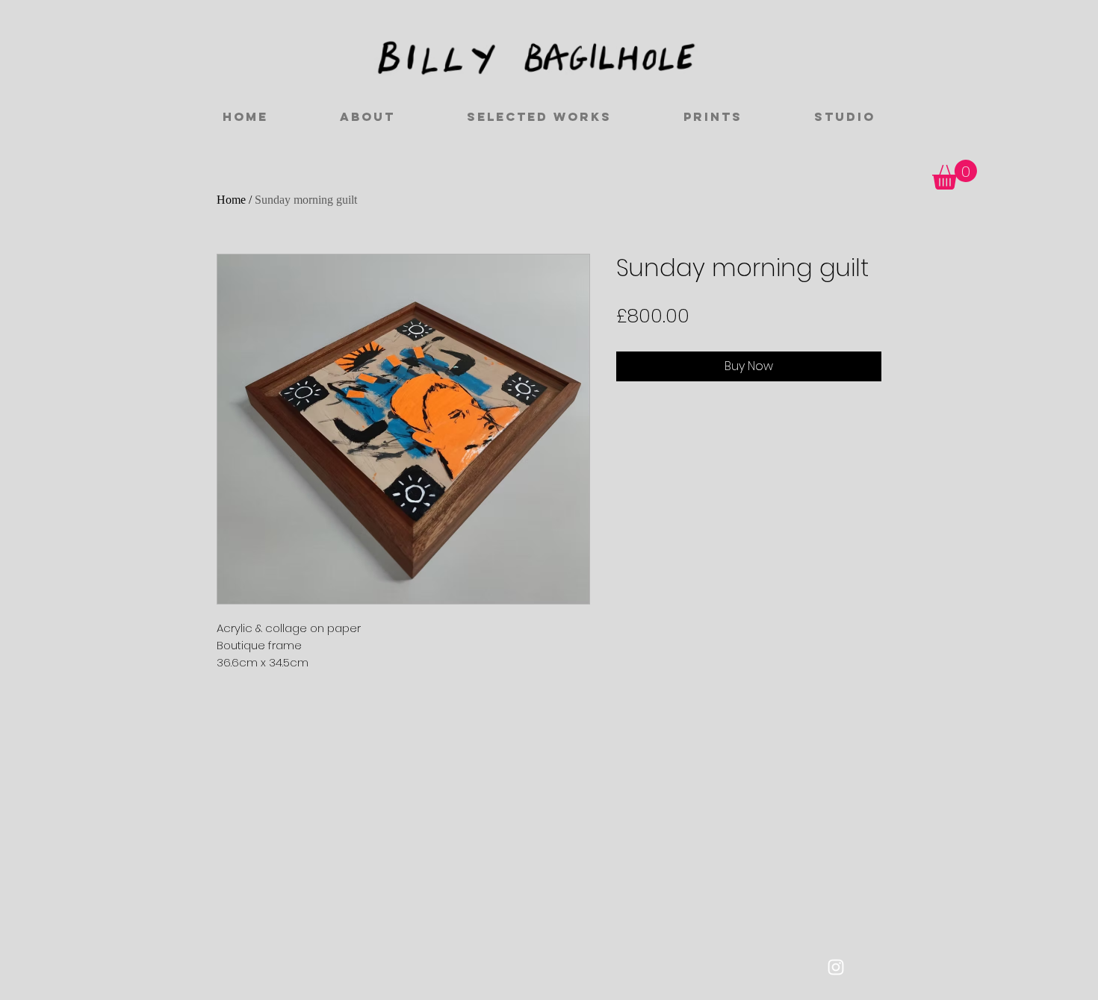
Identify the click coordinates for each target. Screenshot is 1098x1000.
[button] (954, 175)
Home (231, 199)
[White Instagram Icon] (835, 967)
